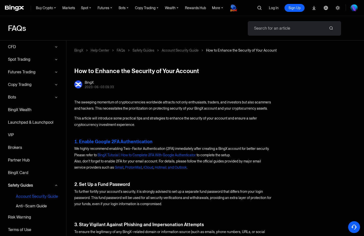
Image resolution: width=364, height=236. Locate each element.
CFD (12, 46)
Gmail (119, 167)
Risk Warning (19, 217)
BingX (78, 50)
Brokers (15, 147)
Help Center (100, 50)
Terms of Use (19, 229)
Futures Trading (21, 72)
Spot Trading (19, 59)
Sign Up (294, 8)
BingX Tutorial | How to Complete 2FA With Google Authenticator (147, 155)
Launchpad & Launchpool (30, 122)
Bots (12, 97)
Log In (274, 8)
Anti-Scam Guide (31, 206)
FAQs (121, 50)
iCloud (148, 167)
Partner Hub (19, 160)
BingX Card (18, 172)
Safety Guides (20, 185)
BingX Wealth (19, 109)
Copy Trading (19, 84)
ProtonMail (133, 167)
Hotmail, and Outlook (171, 167)
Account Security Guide (37, 196)
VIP (11, 135)
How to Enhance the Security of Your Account (241, 50)
